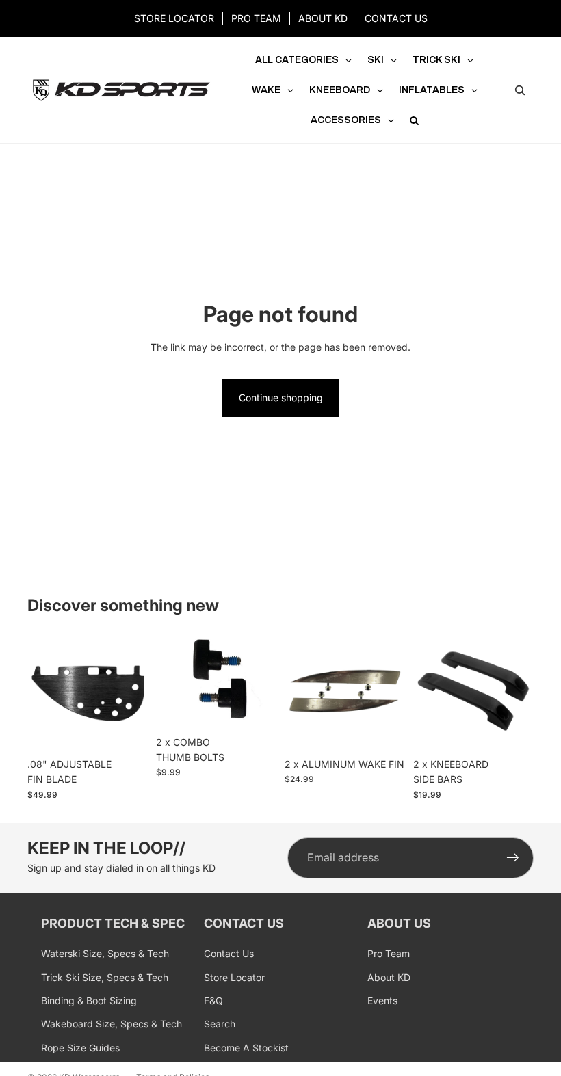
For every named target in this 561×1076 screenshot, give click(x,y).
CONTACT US (396, 18)
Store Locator (234, 977)
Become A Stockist (246, 1047)
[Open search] (520, 90)
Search (219, 1024)
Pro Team (388, 953)
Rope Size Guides (80, 1047)
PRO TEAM (256, 18)
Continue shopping (281, 397)
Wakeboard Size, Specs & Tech (111, 1024)
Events (382, 1000)
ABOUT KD (323, 18)
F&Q (213, 1000)
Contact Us (229, 953)
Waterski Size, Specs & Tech (105, 953)
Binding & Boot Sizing (89, 1000)
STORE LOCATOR (174, 18)
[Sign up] (513, 858)
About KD (388, 977)
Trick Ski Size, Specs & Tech (104, 977)
